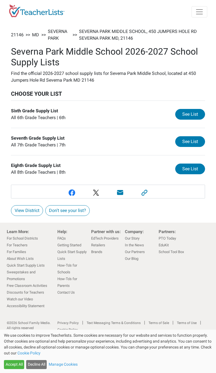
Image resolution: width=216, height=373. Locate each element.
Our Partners (135, 252)
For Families (16, 252)
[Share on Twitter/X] (96, 192)
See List (193, 114)
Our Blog (131, 258)
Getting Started (69, 245)
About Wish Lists (20, 258)
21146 (17, 34)
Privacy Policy (68, 323)
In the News (134, 245)
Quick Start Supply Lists (26, 265)
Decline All (36, 364)
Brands (96, 252)
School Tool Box (171, 252)
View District (27, 210)
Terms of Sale (158, 323)
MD (35, 34)
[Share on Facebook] (72, 192)
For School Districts (22, 238)
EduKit (164, 245)
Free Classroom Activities (27, 285)
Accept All (14, 364)
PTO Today (167, 238)
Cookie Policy (28, 353)
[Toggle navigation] (199, 11)
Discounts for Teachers (25, 292)
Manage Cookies (63, 364)
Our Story (132, 238)
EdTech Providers (105, 238)
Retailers (98, 245)
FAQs (61, 238)
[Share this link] (144, 192)
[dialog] (108, 351)
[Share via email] (120, 192)
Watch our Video (20, 299)
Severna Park (57, 35)
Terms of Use (187, 323)
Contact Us (66, 292)
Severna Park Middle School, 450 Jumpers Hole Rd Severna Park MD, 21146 (138, 35)
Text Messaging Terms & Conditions (114, 323)
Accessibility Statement (25, 306)
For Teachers (17, 245)
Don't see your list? (67, 210)
